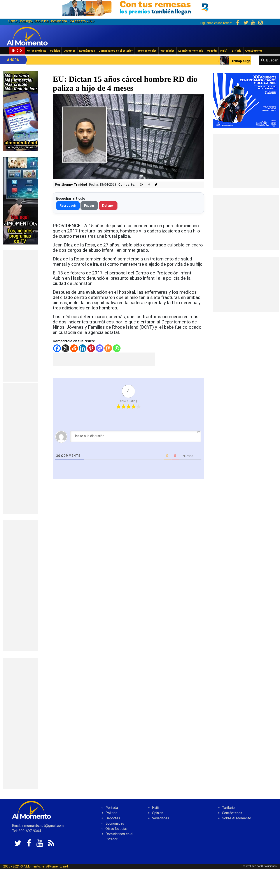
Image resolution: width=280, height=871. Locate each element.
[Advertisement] (20, 316)
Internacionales (146, 50)
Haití (223, 50)
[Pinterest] (91, 348)
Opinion (157, 813)
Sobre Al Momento (236, 818)
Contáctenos (253, 50)
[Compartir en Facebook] (147, 184)
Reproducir (68, 205)
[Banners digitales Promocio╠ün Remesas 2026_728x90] (140, 7)
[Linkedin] (82, 348)
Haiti (155, 808)
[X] (65, 348)
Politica (111, 813)
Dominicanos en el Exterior (116, 50)
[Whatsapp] (117, 348)
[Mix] (108, 348)
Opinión (212, 50)
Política (55, 50)
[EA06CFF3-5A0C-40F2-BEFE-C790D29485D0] (20, 200)
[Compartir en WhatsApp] (139, 184)
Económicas (87, 50)
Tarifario (236, 50)
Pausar (89, 205)
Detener (108, 205)
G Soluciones (269, 866)
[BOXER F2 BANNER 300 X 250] (246, 100)
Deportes (69, 50)
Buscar (272, 60)
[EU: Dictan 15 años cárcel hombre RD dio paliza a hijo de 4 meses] (128, 136)
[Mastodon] (99, 348)
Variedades (167, 50)
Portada (111, 808)
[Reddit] (74, 348)
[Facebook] (57, 348)
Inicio (17, 51)
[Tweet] (154, 184)
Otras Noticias (36, 50)
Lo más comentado (190, 50)
